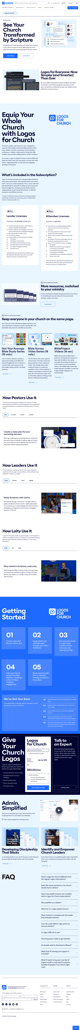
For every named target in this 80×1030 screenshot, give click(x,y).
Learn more (26, 56)
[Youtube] (13, 1004)
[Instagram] (10, 1004)
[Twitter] (6, 1004)
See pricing (10, 56)
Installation (68, 994)
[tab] (5, 415)
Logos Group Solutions (58, 999)
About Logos (42, 991)
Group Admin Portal (57, 1002)
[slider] (28, 765)
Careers (41, 997)
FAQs (67, 1002)
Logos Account (56, 991)
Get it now (5, 863)
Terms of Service (43, 1002)
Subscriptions (56, 994)
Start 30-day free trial (38, 788)
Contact (41, 994)
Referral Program (43, 999)
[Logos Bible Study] (7, 3)
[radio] (38, 750)
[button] (59, 810)
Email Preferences (57, 997)
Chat (75, 1028)
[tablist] (40, 415)
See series (5, 374)
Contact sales (65, 788)
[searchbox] (32, 3)
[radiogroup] (38, 752)
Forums (67, 999)
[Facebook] (3, 1004)
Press (41, 1004)
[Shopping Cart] (76, 3)
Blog (67, 997)
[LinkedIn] (17, 1004)
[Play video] (59, 810)
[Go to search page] (48, 3)
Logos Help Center (70, 991)
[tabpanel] (40, 437)
